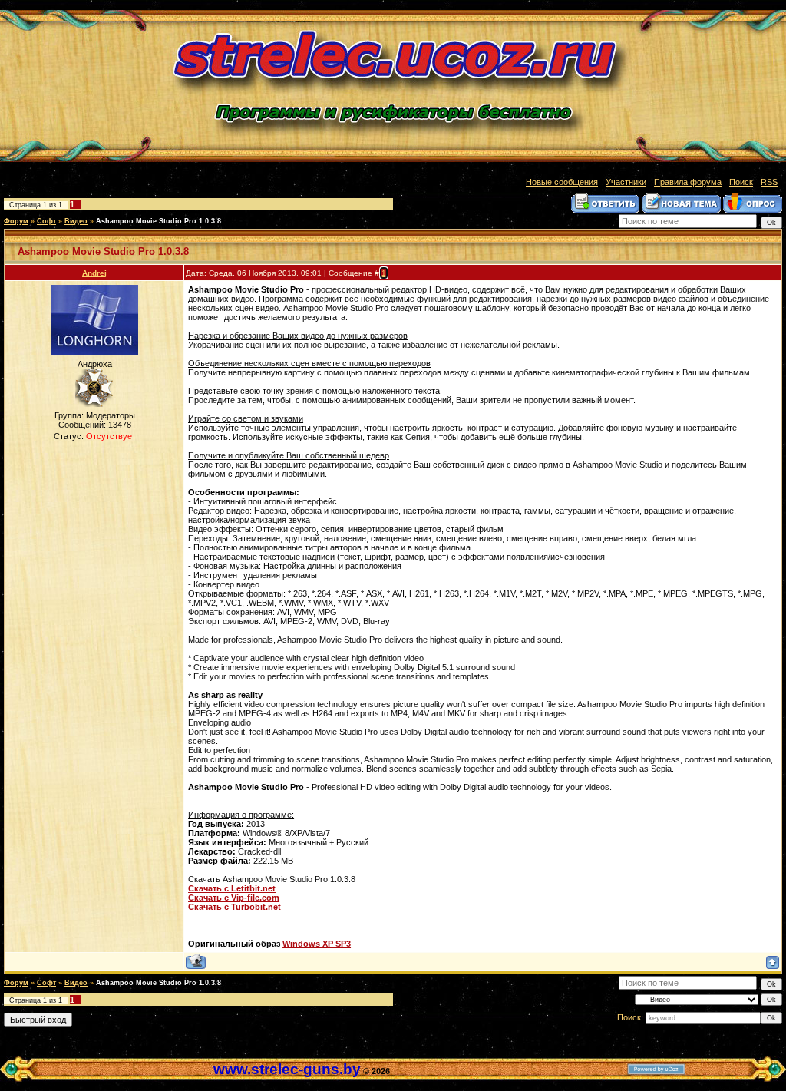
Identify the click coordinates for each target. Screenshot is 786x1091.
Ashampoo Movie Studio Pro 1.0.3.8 (158, 221)
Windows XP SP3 (316, 943)
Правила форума (688, 182)
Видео (76, 221)
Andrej (94, 273)
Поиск (741, 182)
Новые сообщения (562, 182)
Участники (626, 182)
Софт (46, 221)
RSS (769, 182)
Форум (16, 221)
